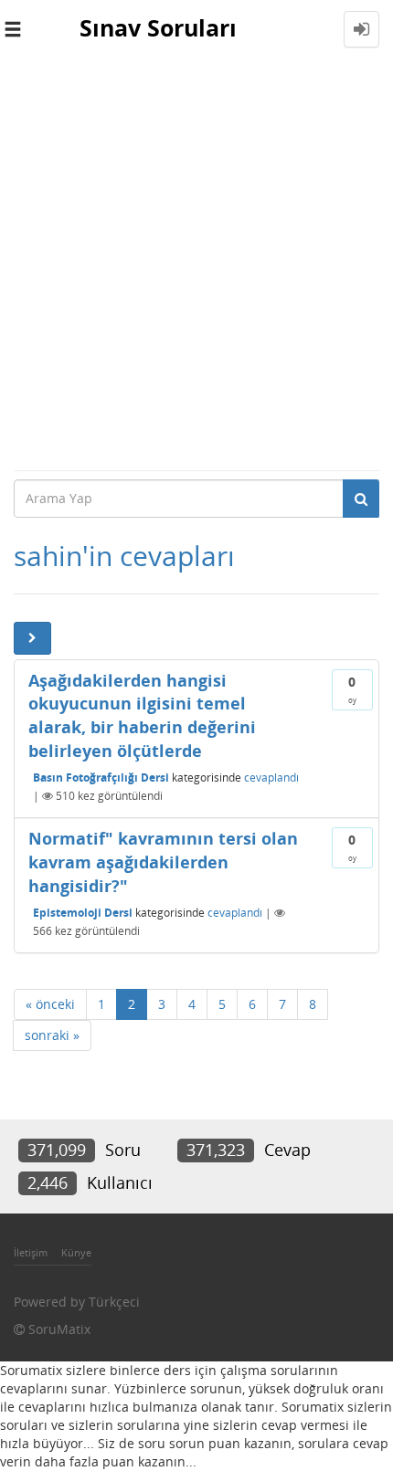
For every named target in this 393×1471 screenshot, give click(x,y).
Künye (76, 1252)
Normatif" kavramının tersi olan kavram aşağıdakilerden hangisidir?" (163, 861)
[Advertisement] (196, 264)
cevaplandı (271, 777)
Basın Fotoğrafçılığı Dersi (101, 777)
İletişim (31, 1252)
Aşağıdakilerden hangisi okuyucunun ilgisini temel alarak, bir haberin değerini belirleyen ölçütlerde (142, 715)
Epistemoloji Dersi (83, 912)
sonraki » (52, 1035)
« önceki (50, 1004)
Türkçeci (114, 1301)
